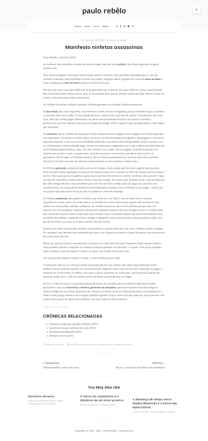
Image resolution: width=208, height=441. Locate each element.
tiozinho (128, 344)
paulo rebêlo (104, 11)
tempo (172, 412)
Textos (77, 26)
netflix (136, 412)
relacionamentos (36, 403)
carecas (79, 344)
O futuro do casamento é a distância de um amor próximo (101, 398)
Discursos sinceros (41, 396)
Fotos (96, 26)
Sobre (105, 26)
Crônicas (60, 344)
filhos (60, 400)
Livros (87, 26)
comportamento (105, 344)
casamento (90, 344)
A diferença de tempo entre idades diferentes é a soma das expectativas (154, 403)
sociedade (51, 403)
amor (84, 405)
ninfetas (118, 344)
